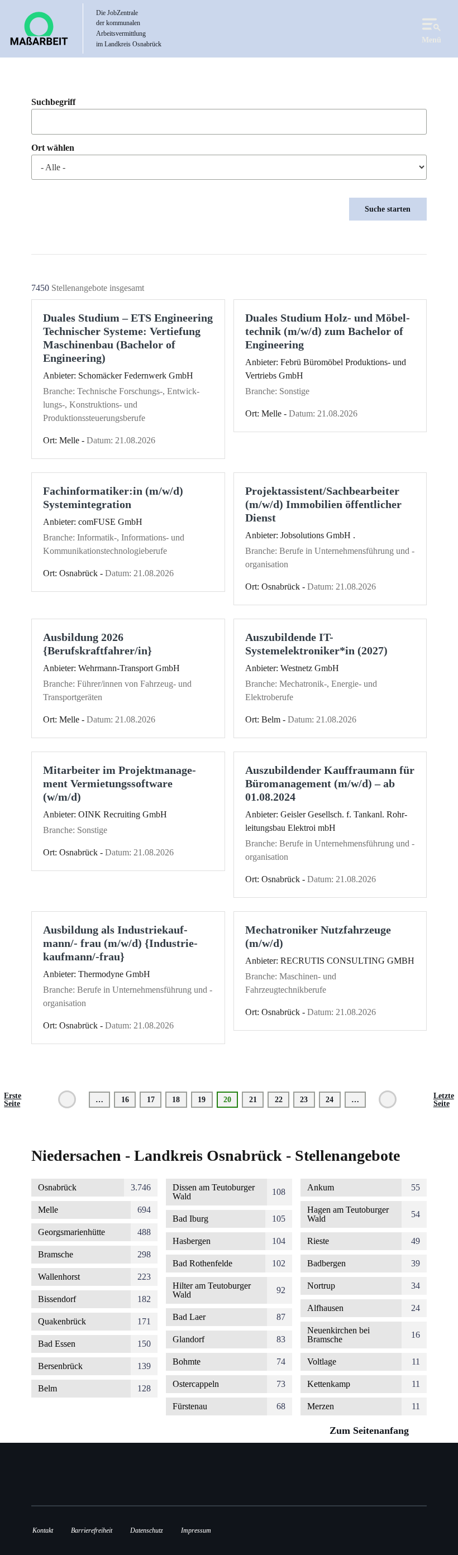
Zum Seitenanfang (371, 1430)
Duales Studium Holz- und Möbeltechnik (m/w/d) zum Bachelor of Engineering (327, 331)
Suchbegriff (53, 102)
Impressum (196, 1530)
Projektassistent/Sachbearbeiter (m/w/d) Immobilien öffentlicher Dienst (323, 504)
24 (333, 1099)
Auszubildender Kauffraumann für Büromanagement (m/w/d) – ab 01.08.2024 (329, 783)
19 (205, 1099)
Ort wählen (52, 147)
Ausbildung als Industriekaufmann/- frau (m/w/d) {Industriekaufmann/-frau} (120, 943)
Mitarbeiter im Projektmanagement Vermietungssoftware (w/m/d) (119, 783)
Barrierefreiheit (91, 1530)
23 (307, 1099)
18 (179, 1099)
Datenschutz (146, 1530)
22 (282, 1099)
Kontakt (42, 1530)
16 (128, 1099)
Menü (431, 39)
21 (256, 1099)
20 (230, 1101)
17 (154, 1099)
